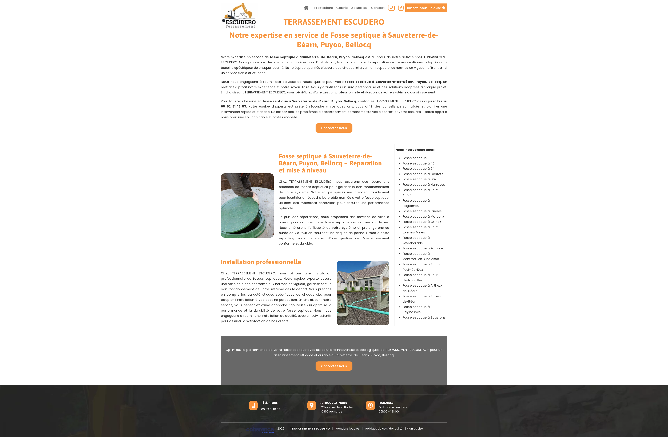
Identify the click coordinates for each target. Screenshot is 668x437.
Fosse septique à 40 (419, 163)
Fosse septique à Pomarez (424, 248)
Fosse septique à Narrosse (424, 184)
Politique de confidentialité (384, 429)
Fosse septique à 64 (419, 168)
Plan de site (415, 429)
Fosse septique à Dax (419, 179)
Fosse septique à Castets (423, 174)
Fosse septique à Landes (422, 211)
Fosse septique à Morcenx (423, 216)
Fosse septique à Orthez (422, 222)
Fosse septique (415, 158)
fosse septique (282, 57)
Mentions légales (347, 429)
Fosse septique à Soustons (424, 317)
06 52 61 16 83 (233, 106)
